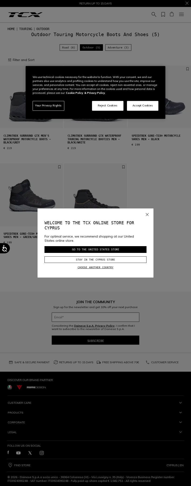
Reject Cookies (108, 105)
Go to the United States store (95, 249)
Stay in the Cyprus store (95, 259)
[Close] (147, 213)
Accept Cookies (143, 105)
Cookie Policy (74, 93)
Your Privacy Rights (48, 105)
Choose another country (95, 267)
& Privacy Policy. (94, 93)
